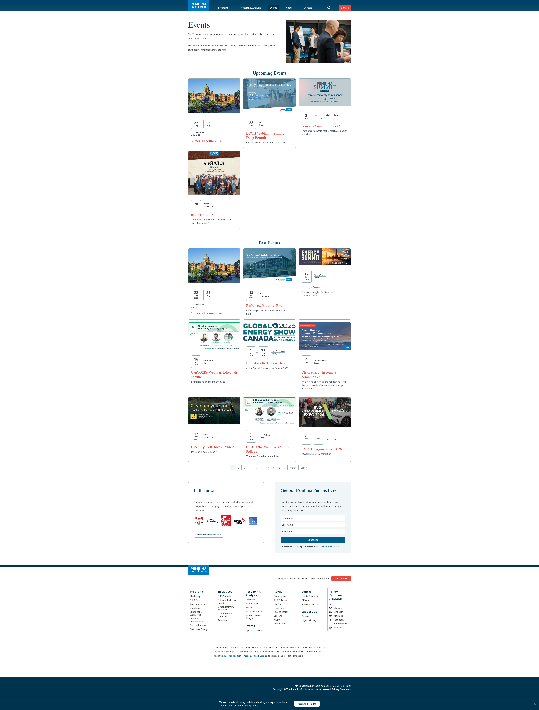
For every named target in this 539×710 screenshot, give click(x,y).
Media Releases (254, 611)
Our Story (279, 604)
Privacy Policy (251, 705)
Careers (278, 615)
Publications (252, 603)
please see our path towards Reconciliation (243, 655)
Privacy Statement (341, 689)
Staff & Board (280, 600)
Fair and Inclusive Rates (227, 601)
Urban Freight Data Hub (225, 615)
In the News (280, 623)
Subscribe (339, 627)
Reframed (223, 620)
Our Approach (281, 596)
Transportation (198, 604)
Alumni (277, 619)
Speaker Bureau (310, 604)
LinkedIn (338, 611)
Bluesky (338, 608)
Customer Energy (199, 629)
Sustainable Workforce (196, 613)
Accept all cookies (307, 703)
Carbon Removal (198, 625)
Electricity (195, 596)
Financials (279, 607)
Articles (250, 607)
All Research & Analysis (253, 617)
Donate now (341, 578)
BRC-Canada (224, 596)
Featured (250, 599)
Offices (305, 600)
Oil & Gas (195, 600)
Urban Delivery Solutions (226, 608)
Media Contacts (310, 596)
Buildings (195, 607)
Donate (345, 7)
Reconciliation (281, 611)
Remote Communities (197, 620)
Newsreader (340, 623)
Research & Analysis (250, 7)
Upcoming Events (255, 630)
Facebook (339, 619)
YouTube (338, 615)
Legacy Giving (309, 620)
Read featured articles (209, 534)
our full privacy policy (330, 546)
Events (273, 7)
